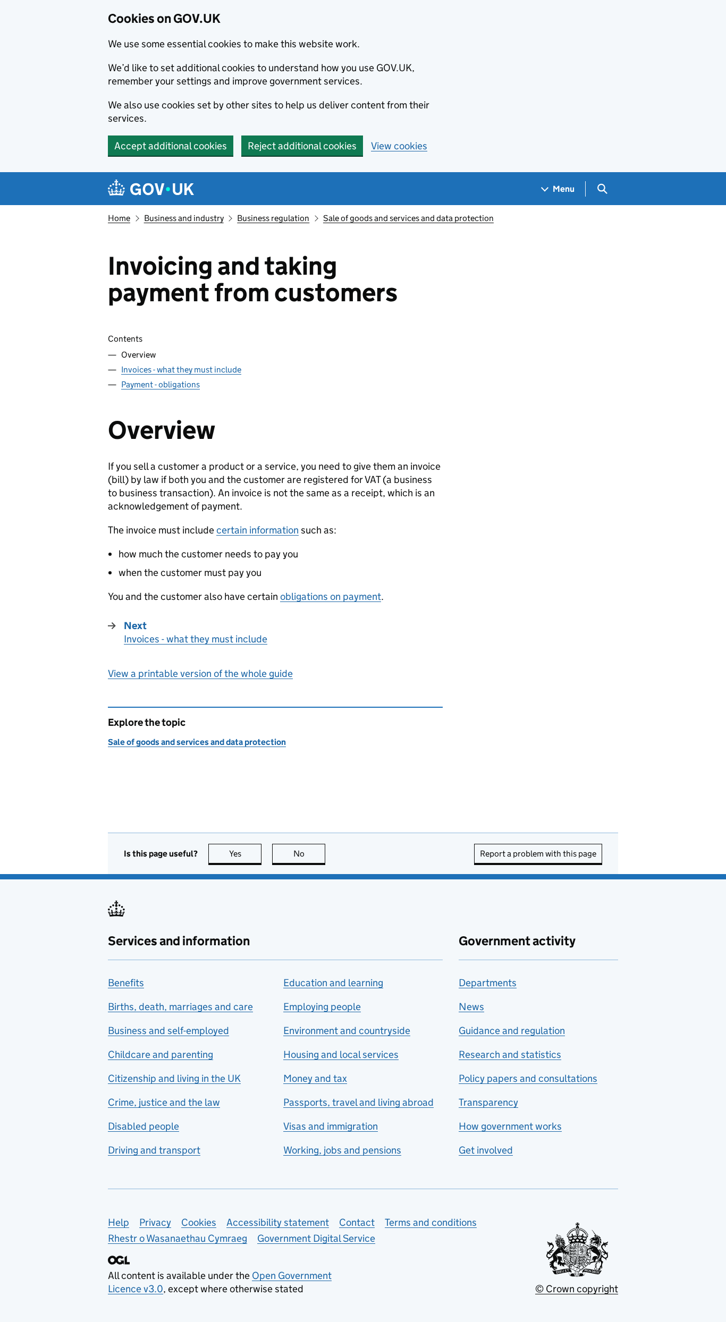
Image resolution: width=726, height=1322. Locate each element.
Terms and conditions (431, 1222)
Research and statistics (510, 1054)
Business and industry (184, 218)
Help (118, 1222)
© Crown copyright (576, 1289)
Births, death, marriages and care (180, 1007)
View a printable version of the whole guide (200, 673)
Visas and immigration (330, 1126)
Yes (245, 854)
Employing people (322, 1007)
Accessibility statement (277, 1222)
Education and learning (333, 983)
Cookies (198, 1222)
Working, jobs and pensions (342, 1150)
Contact (357, 1222)
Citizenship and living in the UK (174, 1078)
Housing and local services (341, 1054)
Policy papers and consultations (528, 1078)
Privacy (155, 1222)
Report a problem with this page (538, 854)
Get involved (486, 1150)
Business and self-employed (168, 1030)
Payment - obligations (160, 384)
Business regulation (273, 218)
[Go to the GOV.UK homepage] (151, 189)
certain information (257, 530)
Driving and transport (154, 1150)
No (309, 854)
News (471, 1007)
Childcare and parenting (160, 1054)
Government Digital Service (316, 1238)
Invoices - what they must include (181, 370)
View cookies (399, 146)
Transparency (488, 1102)
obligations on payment (330, 596)
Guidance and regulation (512, 1030)
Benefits (126, 983)
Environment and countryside (346, 1030)
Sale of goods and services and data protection (408, 218)
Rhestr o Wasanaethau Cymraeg (177, 1238)
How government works (510, 1126)
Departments (488, 983)
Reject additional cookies (302, 146)
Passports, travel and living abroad (358, 1102)
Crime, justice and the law (164, 1102)
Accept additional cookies (170, 146)
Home (119, 218)
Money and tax (315, 1078)
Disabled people (143, 1126)
